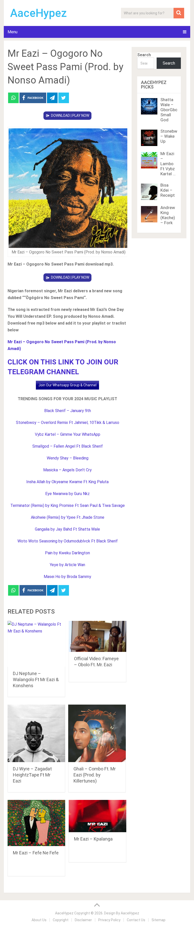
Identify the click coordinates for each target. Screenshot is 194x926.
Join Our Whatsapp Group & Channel (67, 385)
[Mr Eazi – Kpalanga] (97, 816)
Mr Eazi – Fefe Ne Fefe (36, 852)
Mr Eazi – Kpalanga (93, 839)
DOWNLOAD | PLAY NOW (70, 115)
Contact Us (136, 920)
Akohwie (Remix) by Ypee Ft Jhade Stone (67, 517)
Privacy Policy (109, 920)
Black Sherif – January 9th (67, 410)
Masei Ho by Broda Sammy (67, 576)
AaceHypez (38, 13)
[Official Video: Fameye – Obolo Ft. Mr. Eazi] (97, 636)
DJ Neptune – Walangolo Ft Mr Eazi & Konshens (36, 679)
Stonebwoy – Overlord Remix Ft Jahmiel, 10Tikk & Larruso (67, 422)
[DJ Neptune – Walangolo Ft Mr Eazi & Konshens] (36, 644)
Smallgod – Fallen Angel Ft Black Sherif (67, 446)
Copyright (60, 920)
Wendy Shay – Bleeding (67, 458)
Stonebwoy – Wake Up (171, 136)
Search (144, 54)
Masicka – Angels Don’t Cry (67, 470)
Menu (12, 32)
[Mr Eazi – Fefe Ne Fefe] (36, 823)
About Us (39, 920)
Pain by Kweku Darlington (67, 553)
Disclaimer (83, 920)
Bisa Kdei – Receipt (167, 190)
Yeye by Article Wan (67, 564)
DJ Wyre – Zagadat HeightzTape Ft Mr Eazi (32, 775)
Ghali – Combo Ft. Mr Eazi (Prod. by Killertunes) (95, 775)
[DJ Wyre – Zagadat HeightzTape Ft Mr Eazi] (36, 733)
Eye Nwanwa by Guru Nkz (67, 493)
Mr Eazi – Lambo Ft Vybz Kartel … (168, 163)
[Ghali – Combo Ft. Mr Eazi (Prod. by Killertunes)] (97, 733)
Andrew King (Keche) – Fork (167, 215)
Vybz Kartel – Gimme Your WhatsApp (67, 434)
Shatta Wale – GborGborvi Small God (171, 109)
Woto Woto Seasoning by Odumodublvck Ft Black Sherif (67, 541)
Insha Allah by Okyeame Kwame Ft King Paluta (67, 481)
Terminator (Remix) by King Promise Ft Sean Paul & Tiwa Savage (67, 505)
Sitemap (158, 920)
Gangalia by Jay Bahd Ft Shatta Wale (67, 529)
